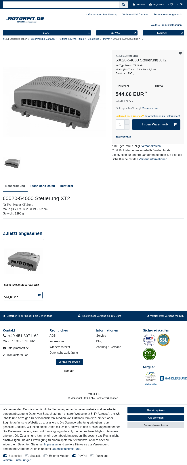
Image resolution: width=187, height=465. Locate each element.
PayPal (82, 455)
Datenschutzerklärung (63, 352)
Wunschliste (180, 53)
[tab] (15, 186)
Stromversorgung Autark (168, 14)
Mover (106, 38)
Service (101, 335)
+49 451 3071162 (23, 336)
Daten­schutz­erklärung (66, 448)
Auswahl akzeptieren (156, 424)
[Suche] (123, 4)
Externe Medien (59, 455)
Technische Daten (42, 185)
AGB (52, 335)
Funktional (102, 455)
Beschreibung (15, 185)
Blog (99, 341)
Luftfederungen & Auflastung (101, 14)
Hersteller (66, 185)
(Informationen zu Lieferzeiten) (162, 115)
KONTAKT (162, 33)
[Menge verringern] (126, 127)
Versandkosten (150, 108)
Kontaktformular (17, 355)
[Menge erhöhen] (126, 122)
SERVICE (115, 33)
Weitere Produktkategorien (166, 24)
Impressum (56, 341)
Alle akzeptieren (156, 410)
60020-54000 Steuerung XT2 (21, 284)
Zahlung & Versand (108, 347)
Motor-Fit (93, 393)
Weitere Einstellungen (17, 460)
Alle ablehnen (156, 417)
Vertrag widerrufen (69, 361)
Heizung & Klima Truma (71, 38)
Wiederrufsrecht (59, 347)
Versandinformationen (153, 159)
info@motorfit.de (18, 348)
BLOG (46, 33)
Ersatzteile (93, 38)
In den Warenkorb (155, 124)
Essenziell (15, 455)
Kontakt (69, 370)
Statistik (35, 455)
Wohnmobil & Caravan (135, 14)
